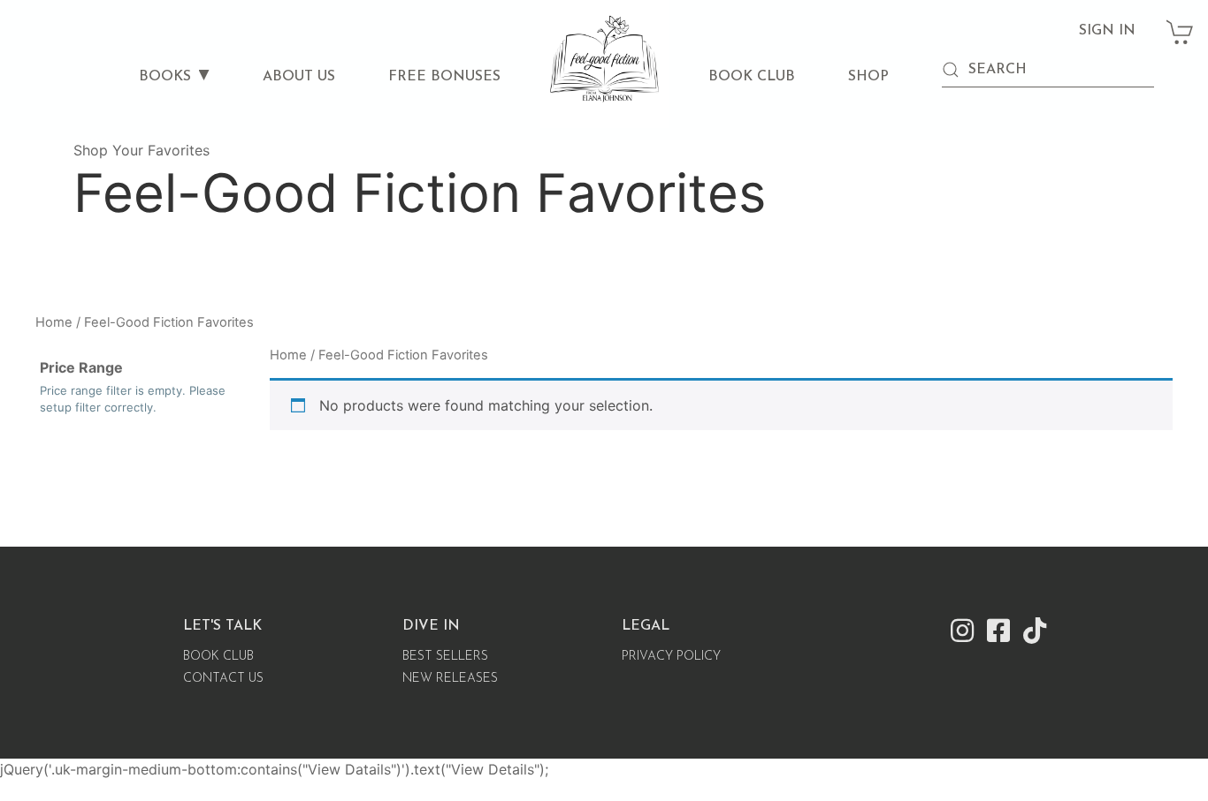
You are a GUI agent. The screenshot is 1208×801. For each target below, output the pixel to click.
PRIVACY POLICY (671, 656)
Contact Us (223, 678)
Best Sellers (445, 656)
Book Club (751, 77)
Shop (868, 77)
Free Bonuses (444, 77)
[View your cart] (1180, 23)
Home (54, 322)
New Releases (450, 678)
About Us (299, 77)
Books (165, 77)
